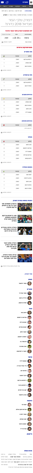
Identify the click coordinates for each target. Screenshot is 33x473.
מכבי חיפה (4, 11)
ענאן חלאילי (16, 467)
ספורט (25, 2)
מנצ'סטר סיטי (4, 464)
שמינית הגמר (28, 42)
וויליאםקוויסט (28, 158)
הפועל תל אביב (17, 459)
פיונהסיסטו (28, 108)
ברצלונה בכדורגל (27, 457)
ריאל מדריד (11, 467)
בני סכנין (3, 454)
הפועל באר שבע (15, 457)
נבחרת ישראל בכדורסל (26, 467)
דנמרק (5, 15)
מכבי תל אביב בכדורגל (25, 464)
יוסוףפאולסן (28, 62)
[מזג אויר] (7, 2)
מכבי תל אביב (18, 11)
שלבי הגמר (12, 15)
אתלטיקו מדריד (22, 454)
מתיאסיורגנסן (28, 66)
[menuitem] (24, 6)
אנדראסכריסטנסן (27, 148)
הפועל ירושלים (4, 456)
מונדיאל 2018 (22, 15)
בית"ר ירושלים (12, 454)
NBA (31, 454)
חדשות (24, 6)
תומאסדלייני (28, 112)
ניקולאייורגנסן (28, 86)
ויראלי (5, 6)
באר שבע (11, 11)
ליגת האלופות (24, 462)
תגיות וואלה (28, 451)
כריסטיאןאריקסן (27, 59)
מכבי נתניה (4, 462)
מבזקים (17, 6)
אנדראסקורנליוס (27, 155)
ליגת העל (17, 462)
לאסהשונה (28, 174)
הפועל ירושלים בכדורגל (26, 459)
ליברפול (30, 462)
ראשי (30, 6)
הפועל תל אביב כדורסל (6, 459)
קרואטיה (26, 38)
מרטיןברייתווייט (27, 178)
